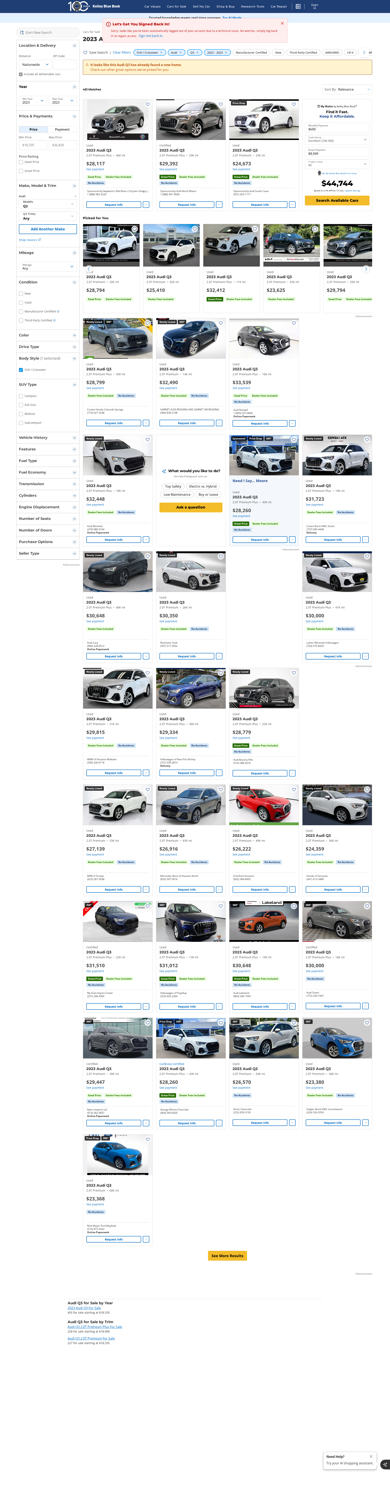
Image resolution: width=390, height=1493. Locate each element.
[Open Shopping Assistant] (385, 1464)
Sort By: (330, 89)
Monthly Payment (318, 125)
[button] (298, 7)
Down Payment (316, 150)
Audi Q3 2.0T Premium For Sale (91, 1338)
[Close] (371, 1456)
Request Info (114, 205)
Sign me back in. (151, 36)
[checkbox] (29, 162)
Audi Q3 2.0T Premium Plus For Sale (95, 1327)
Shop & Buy (226, 6)
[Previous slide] (89, 269)
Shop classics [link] (28, 240)
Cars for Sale (176, 6)
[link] (95, 183)
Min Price (25, 137)
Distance (25, 56)
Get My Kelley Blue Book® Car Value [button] (339, 173)
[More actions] (146, 204)
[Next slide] (366, 269)
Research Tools (252, 6)
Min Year (28, 99)
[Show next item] (290, 455)
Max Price (55, 137)
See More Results (227, 1255)
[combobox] (48, 32)
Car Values (152, 6)
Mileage (27, 265)
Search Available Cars (337, 200)
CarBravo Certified (171, 1064)
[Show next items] (364, 52)
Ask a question (190, 507)
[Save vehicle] (147, 104)
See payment (95, 169)
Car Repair (279, 6)
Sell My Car (201, 6)
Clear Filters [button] (122, 52)
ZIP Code (59, 56)
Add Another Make (48, 229)
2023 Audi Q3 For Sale (84, 1308)
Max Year (57, 99)
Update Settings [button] (352, 190)
